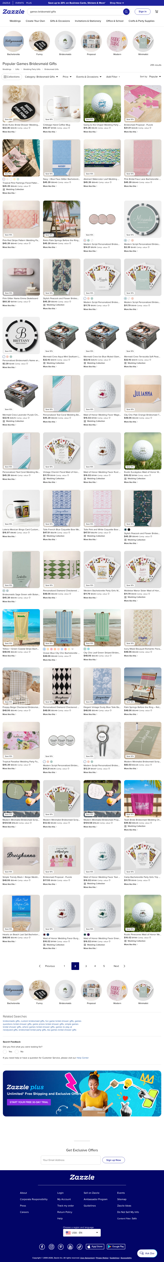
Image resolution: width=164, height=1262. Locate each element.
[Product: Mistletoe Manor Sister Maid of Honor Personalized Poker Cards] (142, 569)
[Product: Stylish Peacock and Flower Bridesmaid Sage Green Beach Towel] (61, 277)
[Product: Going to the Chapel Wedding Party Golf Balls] (102, 103)
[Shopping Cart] (156, 11)
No (21, 1051)
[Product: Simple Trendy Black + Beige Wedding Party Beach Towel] (21, 856)
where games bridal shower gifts (38, 1027)
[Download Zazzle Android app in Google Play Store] (116, 1246)
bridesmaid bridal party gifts (32, 1029)
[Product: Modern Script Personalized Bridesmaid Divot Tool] (102, 740)
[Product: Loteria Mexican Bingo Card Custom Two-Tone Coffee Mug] (21, 508)
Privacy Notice (102, 1258)
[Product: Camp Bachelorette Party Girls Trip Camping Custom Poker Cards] (142, 856)
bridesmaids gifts (11, 1021)
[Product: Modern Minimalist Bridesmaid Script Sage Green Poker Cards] (61, 798)
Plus (29, 3)
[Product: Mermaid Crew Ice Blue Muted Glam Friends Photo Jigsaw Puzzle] (102, 335)
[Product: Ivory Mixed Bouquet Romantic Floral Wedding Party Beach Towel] (142, 627)
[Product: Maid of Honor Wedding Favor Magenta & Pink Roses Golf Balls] (102, 393)
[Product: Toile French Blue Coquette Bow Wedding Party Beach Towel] (61, 508)
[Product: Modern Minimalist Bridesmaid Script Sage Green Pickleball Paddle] (21, 798)
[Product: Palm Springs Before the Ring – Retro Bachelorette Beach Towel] (142, 686)
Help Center (83, 1057)
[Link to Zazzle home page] (15, 11)
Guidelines (114, 1258)
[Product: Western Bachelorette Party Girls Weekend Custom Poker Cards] (102, 569)
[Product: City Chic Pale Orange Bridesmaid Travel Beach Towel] (142, 393)
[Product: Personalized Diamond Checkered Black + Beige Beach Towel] (61, 686)
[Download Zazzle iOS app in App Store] (95, 1246)
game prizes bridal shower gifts (48, 1024)
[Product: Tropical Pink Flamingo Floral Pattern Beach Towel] (21, 158)
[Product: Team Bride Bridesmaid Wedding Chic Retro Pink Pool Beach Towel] (142, 798)
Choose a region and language (78, 1227)
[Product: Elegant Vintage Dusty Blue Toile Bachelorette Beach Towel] (102, 686)
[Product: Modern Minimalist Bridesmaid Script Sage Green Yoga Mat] (142, 740)
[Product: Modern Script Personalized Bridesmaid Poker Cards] (102, 277)
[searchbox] (79, 11)
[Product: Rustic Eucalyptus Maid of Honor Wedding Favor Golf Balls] (142, 451)
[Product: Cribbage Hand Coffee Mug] (61, 103)
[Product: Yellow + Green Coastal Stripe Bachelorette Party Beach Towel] (21, 627)
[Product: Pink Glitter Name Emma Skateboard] (21, 277)
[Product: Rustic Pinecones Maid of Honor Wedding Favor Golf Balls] (142, 913)
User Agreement (87, 1258)
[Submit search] (126, 12)
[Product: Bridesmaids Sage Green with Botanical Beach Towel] (21, 569)
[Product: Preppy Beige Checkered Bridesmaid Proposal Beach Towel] (21, 686)
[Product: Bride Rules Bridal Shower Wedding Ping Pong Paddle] (21, 103)
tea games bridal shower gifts (61, 1029)
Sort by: (144, 76)
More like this (10, 131)
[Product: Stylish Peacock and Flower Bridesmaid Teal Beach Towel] (142, 508)
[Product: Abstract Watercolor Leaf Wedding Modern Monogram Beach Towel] (102, 158)
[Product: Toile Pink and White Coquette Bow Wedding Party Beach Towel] (102, 508)
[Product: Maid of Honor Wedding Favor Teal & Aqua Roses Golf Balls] (102, 856)
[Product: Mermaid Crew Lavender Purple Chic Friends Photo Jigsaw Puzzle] (21, 393)
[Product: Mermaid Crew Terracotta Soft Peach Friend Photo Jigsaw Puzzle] (142, 335)
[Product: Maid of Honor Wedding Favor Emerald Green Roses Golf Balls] (102, 913)
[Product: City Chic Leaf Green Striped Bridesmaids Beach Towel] (102, 627)
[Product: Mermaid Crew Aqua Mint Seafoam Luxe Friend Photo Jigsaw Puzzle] (61, 335)
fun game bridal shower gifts (59, 1021)
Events (20, 3)
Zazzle (6, 3)
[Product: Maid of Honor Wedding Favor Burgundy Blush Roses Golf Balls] (61, 913)
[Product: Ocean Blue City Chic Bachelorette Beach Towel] (61, 627)
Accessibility (126, 1258)
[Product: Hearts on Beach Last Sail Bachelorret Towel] (21, 913)
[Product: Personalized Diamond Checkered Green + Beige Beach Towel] (61, 569)
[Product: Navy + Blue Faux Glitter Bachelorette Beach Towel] (61, 158)
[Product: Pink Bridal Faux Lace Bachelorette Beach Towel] (142, 158)
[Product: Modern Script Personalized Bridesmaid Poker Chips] (142, 219)
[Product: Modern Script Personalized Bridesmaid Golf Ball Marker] (102, 219)
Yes (10, 1051)
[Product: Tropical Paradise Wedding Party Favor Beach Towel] (21, 740)
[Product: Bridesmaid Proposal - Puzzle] (142, 103)
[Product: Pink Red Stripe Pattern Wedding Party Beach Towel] (21, 219)
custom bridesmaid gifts (32, 1021)
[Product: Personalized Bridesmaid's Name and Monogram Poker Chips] (21, 335)
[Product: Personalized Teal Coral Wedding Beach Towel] (61, 393)
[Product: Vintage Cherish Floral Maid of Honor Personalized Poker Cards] (61, 451)
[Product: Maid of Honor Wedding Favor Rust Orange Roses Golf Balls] (102, 451)
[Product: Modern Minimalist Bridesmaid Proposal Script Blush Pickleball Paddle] (102, 798)
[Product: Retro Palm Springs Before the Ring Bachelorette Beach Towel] (61, 219)
